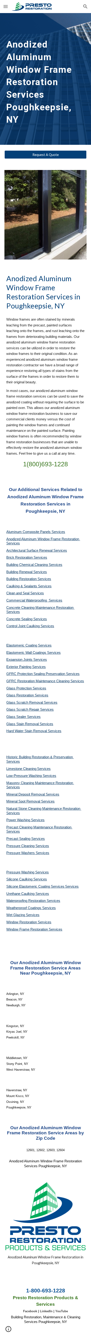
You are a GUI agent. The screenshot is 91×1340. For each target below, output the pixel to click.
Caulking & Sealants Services (29, 586)
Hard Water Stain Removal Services (33, 731)
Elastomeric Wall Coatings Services (33, 652)
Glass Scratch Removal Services (31, 702)
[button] (5, 6)
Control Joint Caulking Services (30, 626)
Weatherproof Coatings (24, 908)
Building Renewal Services (26, 572)
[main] (45, 79)
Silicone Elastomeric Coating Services (35, 886)
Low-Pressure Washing (24, 776)
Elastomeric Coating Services (29, 645)
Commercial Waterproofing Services (34, 600)
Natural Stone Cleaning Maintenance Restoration (43, 808)
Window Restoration (22, 922)
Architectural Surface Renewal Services (36, 550)
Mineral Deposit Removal (26, 794)
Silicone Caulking (19, 879)
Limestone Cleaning (21, 769)
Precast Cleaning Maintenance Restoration (39, 827)
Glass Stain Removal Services (29, 724)
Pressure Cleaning (20, 846)
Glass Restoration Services (27, 695)
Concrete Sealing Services (26, 619)
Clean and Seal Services (25, 593)
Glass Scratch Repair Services (30, 709)
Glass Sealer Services (23, 717)
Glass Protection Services (26, 688)
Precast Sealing (18, 839)
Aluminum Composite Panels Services (35, 532)
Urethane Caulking (20, 894)
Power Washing (18, 820)
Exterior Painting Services (26, 667)
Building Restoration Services (28, 579)
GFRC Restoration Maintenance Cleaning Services (45, 681)
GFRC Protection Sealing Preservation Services (43, 674)
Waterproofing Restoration (26, 901)
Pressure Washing (20, 872)
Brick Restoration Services (26, 557)
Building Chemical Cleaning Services (34, 565)
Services (44, 769)
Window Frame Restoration (27, 929)
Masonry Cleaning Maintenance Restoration (40, 783)
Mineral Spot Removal (23, 801)
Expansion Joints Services (26, 659)
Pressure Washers (21, 853)
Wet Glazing (16, 915)
